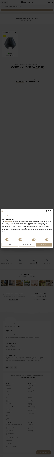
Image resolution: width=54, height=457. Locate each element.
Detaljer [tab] (20, 215)
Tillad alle (44, 244)
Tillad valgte (27, 244)
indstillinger (21, 228)
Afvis (9, 244)
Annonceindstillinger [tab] (34, 215)
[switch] (20, 240)
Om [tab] (47, 215)
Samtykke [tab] (7, 215)
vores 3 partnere (8, 221)
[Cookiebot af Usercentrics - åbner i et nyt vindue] (46, 211)
